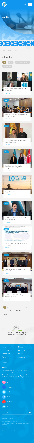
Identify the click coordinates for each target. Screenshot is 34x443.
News (10, 62)
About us (21, 350)
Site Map (4, 362)
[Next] (23, 310)
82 (20, 310)
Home (3, 50)
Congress (5, 350)
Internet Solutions (14, 431)
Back (5, 314)
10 (11, 310)
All (4, 62)
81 (17, 310)
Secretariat (6, 354)
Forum (4, 357)
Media (10, 50)
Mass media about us (22, 62)
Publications (7, 66)
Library (20, 347)
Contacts (21, 357)
